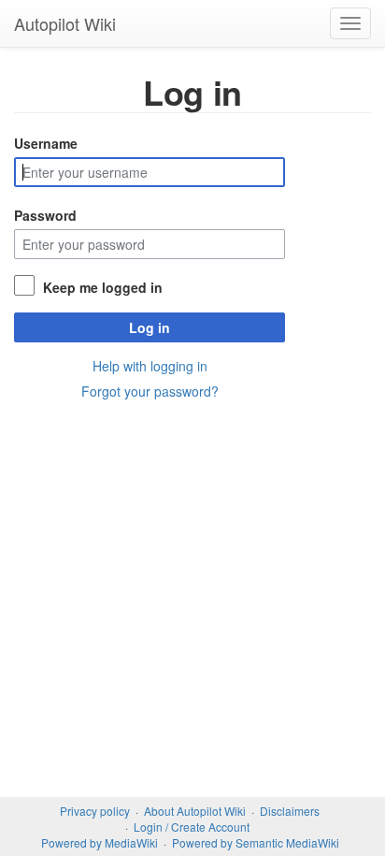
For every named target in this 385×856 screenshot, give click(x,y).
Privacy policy (95, 811)
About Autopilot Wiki (195, 811)
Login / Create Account (192, 826)
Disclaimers (290, 811)
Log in (149, 327)
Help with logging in (150, 365)
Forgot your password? (150, 391)
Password (45, 215)
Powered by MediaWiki (99, 842)
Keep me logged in (103, 287)
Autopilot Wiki (65, 23)
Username (46, 143)
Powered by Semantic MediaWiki (255, 842)
